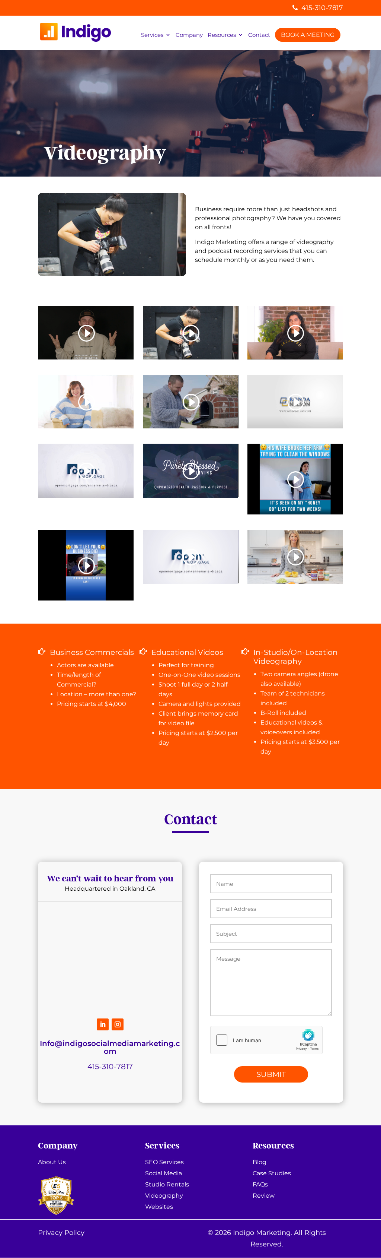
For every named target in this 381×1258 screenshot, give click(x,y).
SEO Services (164, 1163)
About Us (52, 1163)
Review (264, 1196)
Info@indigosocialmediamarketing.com (110, 1047)
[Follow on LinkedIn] (103, 1024)
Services (152, 35)
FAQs (260, 1185)
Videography (164, 1196)
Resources (222, 35)
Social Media (163, 1174)
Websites (159, 1207)
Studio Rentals (167, 1185)
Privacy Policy (61, 1233)
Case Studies (272, 1174)
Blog (259, 1163)
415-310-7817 (322, 8)
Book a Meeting (307, 34)
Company (189, 35)
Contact (259, 35)
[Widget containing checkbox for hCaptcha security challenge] (266, 1040)
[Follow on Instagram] (118, 1024)
